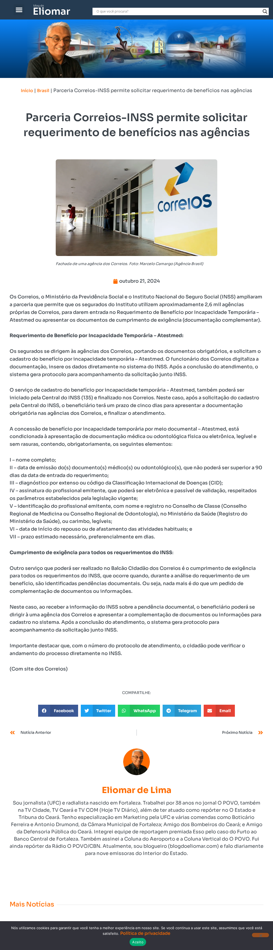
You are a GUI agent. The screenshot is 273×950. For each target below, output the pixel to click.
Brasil (43, 90)
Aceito (137, 942)
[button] (19, 9)
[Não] (260, 935)
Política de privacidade (145, 933)
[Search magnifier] (265, 11)
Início (27, 90)
